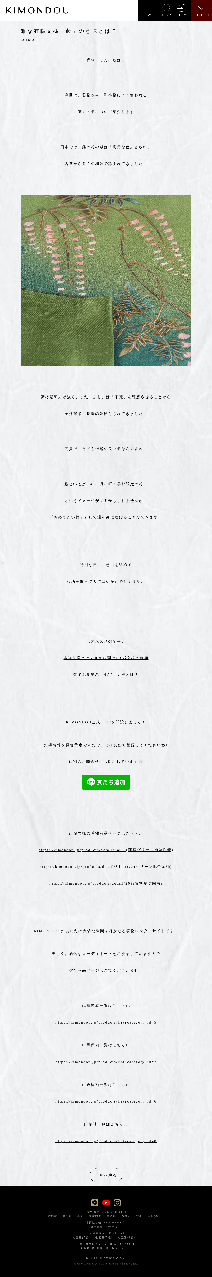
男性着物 (96, 1227)
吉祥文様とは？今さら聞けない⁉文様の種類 (106, 658)
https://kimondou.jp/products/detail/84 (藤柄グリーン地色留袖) (106, 867)
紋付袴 (113, 1227)
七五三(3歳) (126, 1237)
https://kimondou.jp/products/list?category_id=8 (106, 1141)
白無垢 (126, 1216)
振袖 (80, 1216)
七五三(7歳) (81, 1237)
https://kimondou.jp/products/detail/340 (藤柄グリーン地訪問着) (106, 850)
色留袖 (67, 1216)
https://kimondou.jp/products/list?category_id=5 (106, 1022)
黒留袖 (111, 1216)
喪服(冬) (154, 1216)
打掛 (139, 1216)
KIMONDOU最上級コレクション (104, 1248)
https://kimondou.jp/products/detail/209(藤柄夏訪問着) (106, 883)
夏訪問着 (95, 1216)
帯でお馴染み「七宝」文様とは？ (106, 675)
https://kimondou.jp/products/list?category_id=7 (106, 1062)
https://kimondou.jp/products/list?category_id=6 (106, 1101)
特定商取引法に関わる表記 (106, 1258)
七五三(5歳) (104, 1237)
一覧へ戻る (106, 1175)
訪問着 (52, 1216)
